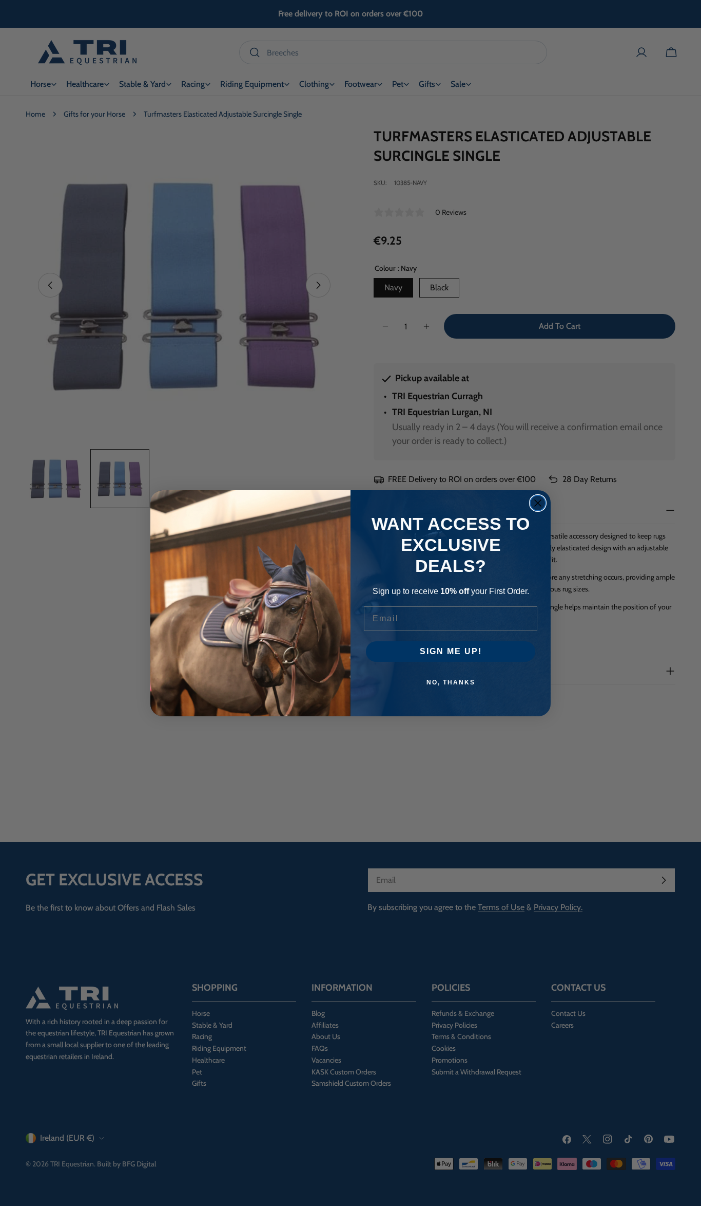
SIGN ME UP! (451, 651)
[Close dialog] (538, 503)
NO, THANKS (450, 682)
